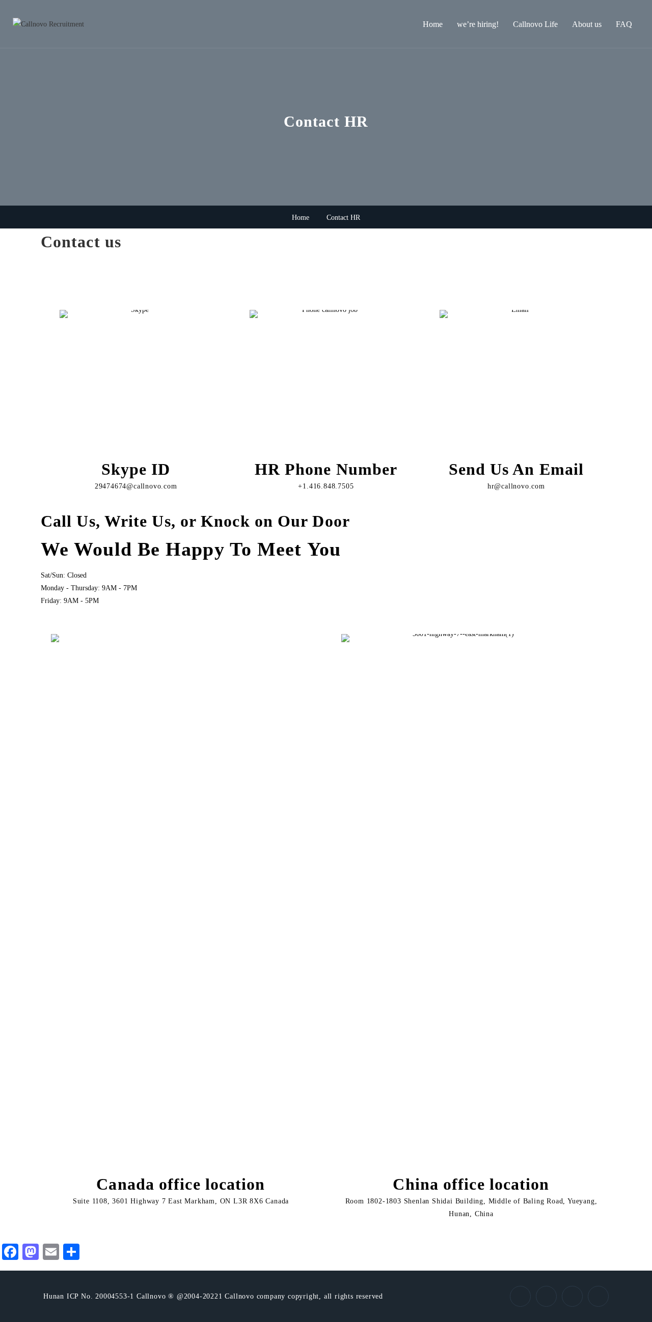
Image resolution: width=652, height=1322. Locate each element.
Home (433, 24)
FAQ (624, 24)
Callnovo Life (535, 24)
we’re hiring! (478, 24)
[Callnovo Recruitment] (48, 24)
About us (587, 24)
